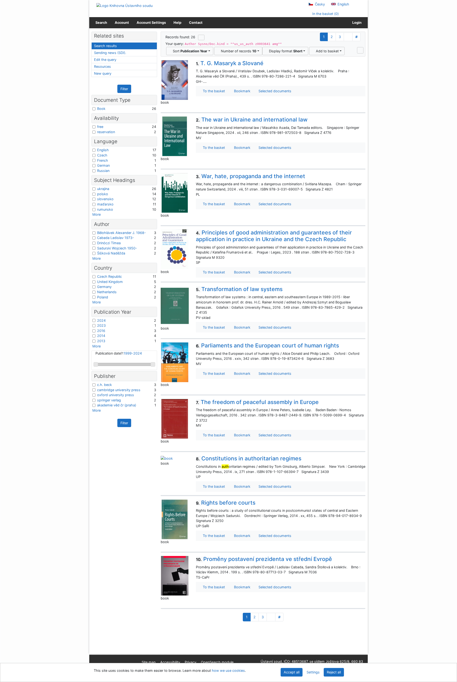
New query (102, 73)
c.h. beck (104, 385)
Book (101, 109)
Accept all (291, 672)
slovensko (105, 199)
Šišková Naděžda (111, 253)
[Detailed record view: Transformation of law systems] (175, 305)
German (103, 165)
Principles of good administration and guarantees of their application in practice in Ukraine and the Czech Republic (274, 236)
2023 (101, 325)
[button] (360, 50)
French (102, 160)
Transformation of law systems (239, 289)
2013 (101, 341)
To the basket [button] (213, 91)
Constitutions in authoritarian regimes (248, 458)
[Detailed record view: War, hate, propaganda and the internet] (175, 192)
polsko (102, 194)
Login (356, 22)
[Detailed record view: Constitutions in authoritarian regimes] (167, 458)
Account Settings (151, 22)
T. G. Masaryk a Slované (229, 63)
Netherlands (107, 292)
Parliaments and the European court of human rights (267, 345)
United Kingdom (110, 282)
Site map (149, 662)
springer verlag (109, 400)
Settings (313, 672)
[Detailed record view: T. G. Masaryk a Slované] (175, 80)
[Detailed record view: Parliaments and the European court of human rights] (175, 362)
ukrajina (103, 189)
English (343, 4)
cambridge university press (118, 390)
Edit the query (105, 60)
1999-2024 (133, 353)
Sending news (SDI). (110, 53)
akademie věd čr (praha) (116, 405)
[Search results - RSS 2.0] (201, 37)
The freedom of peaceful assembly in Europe (257, 402)
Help (177, 22)
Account (122, 22)
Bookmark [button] (241, 91)
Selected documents (274, 91)
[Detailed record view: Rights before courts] (175, 519)
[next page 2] (348, 37)
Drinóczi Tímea (109, 243)
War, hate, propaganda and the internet (250, 176)
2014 (101, 336)
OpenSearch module (217, 662)
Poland (102, 297)
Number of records (237, 51)
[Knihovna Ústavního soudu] (124, 5)
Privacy (190, 662)
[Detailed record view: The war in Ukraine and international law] (175, 136)
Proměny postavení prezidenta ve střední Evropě (264, 559)
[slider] (96, 364)
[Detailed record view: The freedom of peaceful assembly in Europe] (175, 418)
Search (101, 22)
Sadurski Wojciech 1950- (117, 248)
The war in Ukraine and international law (252, 119)
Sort (189, 51)
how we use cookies (228, 670)
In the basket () (325, 14)
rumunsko (105, 209)
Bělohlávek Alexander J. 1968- (121, 233)
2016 (101, 331)
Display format (285, 51)
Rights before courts (225, 502)
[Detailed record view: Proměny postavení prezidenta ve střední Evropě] (175, 576)
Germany (104, 287)
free (100, 127)
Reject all (334, 672)
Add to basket (326, 51)
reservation (106, 132)
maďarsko (105, 204)
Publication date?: (118, 353)
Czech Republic (109, 276)
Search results (105, 46)
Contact (196, 22)
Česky (319, 4)
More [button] (96, 214)
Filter (124, 89)
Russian (103, 171)
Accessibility (170, 662)
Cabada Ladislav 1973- (115, 238)
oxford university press (115, 395)
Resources (102, 66)
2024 (101, 320)
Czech (102, 155)
